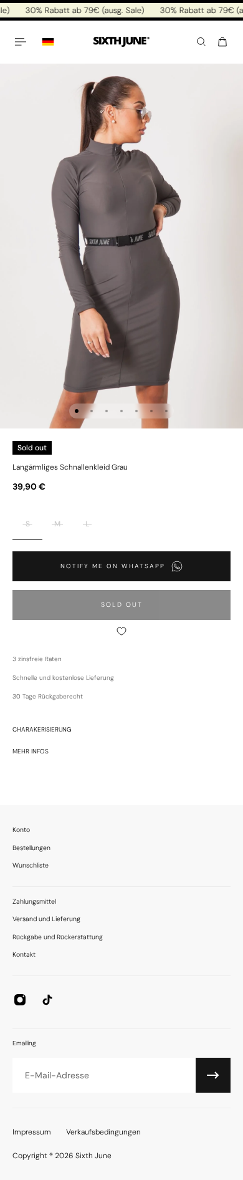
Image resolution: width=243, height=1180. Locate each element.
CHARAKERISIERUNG (42, 729)
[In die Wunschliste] (121, 631)
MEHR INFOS (30, 751)
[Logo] (121, 42)
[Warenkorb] (222, 42)
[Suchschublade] (201, 42)
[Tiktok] (47, 999)
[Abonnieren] (213, 1075)
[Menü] (22, 41)
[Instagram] (20, 999)
